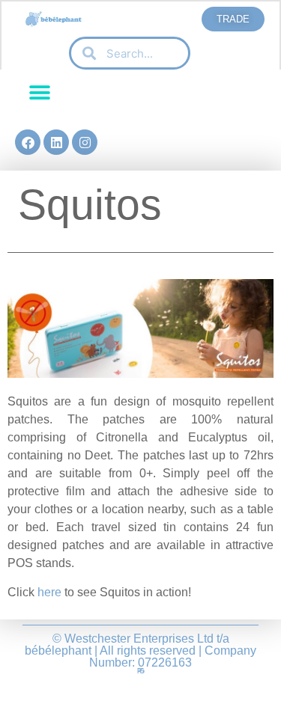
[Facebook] (27, 142)
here (49, 592)
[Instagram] (84, 142)
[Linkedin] (56, 142)
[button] (39, 93)
